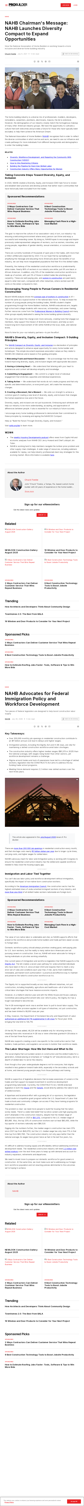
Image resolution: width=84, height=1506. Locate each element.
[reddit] (46, 61)
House (26, 1088)
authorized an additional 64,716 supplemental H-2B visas (30, 1019)
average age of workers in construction (51, 297)
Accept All (74, 1501)
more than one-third (13, 892)
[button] (6, 5)
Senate (40, 1088)
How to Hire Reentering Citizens (24, 163)
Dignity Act (10, 964)
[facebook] (35, 61)
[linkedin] (38, 61)
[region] (42, 1501)
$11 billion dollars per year (43, 851)
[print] (78, 61)
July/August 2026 (48, 837)
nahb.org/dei (14, 426)
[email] (49, 61)
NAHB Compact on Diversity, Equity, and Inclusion (31, 345)
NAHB (7, 16)
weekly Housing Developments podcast (31, 437)
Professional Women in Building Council (52, 311)
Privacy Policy (9, 1502)
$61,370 (36, 1118)
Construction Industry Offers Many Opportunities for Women (36, 169)
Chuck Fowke (10, 54)
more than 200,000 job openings (28, 848)
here (52, 455)
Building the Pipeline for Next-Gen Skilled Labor (31, 166)
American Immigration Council (33, 886)
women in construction (52, 278)
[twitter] (42, 61)
